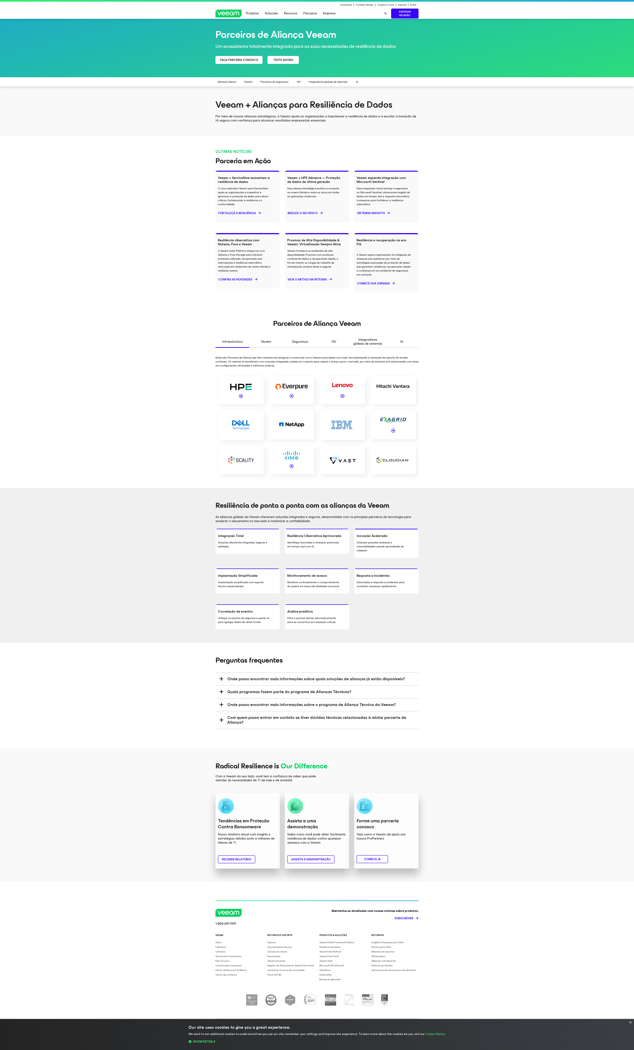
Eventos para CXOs (381, 947)
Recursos (290, 13)
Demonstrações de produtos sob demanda (393, 970)
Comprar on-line (385, 5)
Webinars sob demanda (383, 961)
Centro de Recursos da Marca (231, 970)
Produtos (252, 13)
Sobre (218, 942)
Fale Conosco (222, 961)
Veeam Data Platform (330, 952)
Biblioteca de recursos (383, 952)
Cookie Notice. (435, 1034)
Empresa (329, 13)
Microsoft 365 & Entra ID (331, 965)
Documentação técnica (279, 947)
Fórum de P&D (274, 975)
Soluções (271, 13)
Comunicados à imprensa (228, 965)
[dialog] (317, 1034)
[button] (317, 1041)
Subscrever (404, 918)
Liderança (220, 947)
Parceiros (310, 13)
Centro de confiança (226, 975)
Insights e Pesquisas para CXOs (387, 942)
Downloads (346, 5)
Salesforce (325, 970)
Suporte (402, 5)
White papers (378, 956)
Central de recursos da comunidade (286, 970)
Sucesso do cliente (277, 952)
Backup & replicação (330, 979)
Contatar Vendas (364, 5)
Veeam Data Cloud (329, 956)
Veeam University (276, 961)
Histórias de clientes (381, 965)
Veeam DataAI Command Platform (336, 942)
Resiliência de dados (330, 947)
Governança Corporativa (228, 956)
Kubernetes (325, 975)
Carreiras (220, 952)
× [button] (630, 1022)
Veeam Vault (325, 961)
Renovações (273, 956)
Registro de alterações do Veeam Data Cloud (290, 965)
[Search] (385, 14)
